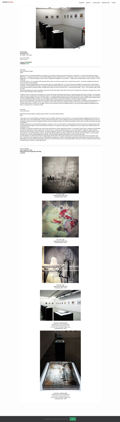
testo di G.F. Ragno (24, 58)
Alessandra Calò (24, 53)
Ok (73, 419)
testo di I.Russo (24, 59)
